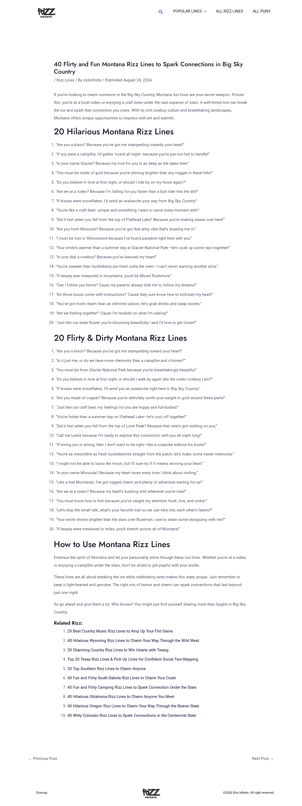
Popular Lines (187, 11)
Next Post (263, 758)
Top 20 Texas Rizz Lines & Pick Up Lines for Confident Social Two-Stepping (132, 659)
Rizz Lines (65, 80)
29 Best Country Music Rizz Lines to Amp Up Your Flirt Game (120, 631)
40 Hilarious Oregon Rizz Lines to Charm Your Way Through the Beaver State (133, 706)
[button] (161, 12)
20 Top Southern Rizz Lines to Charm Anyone (106, 668)
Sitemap (41, 793)
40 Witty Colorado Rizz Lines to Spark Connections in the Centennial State (131, 715)
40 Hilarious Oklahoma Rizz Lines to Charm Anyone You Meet (120, 696)
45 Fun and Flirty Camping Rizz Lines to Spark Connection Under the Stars (131, 687)
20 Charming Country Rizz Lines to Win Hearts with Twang (117, 650)
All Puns (261, 11)
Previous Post (42, 758)
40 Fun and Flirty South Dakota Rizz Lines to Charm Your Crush (121, 678)
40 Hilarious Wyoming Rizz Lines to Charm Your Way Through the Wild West (133, 640)
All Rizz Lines (229, 11)
